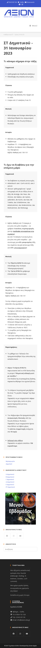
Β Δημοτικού (9, 477)
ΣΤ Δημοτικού (10, 487)
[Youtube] (20, 536)
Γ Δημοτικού (9, 479)
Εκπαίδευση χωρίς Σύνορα (19, 595)
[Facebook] (19, 4)
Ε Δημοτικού (9, 484)
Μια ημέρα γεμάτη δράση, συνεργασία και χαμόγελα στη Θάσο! (19, 588)
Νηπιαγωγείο (10, 461)
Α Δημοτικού (9, 474)
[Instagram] (22, 4)
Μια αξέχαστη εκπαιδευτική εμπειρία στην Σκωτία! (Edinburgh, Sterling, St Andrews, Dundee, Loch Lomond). (20, 575)
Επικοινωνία (30, 2)
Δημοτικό (8, 464)
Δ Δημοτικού (9, 482)
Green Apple (33, 646)
